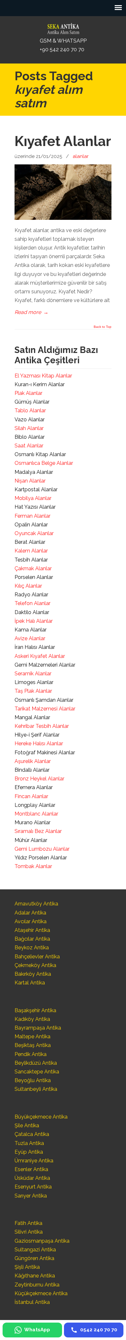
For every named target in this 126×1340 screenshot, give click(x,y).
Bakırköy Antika (33, 974)
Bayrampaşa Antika (38, 1028)
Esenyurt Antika (33, 1187)
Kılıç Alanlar (28, 586)
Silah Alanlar (29, 428)
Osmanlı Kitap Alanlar (40, 454)
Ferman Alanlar (32, 516)
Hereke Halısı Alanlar (39, 743)
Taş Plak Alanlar (33, 691)
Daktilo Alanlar (32, 612)
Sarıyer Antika (31, 1196)
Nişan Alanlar (30, 481)
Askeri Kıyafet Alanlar (40, 656)
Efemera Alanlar (34, 787)
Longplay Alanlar (35, 805)
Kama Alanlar (31, 630)
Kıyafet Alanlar (63, 141)
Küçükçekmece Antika (41, 1293)
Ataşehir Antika (32, 930)
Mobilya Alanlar (33, 498)
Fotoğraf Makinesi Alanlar (45, 752)
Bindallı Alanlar (32, 770)
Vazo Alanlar (30, 419)
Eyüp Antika (29, 1152)
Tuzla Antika (29, 1143)
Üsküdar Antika (32, 1178)
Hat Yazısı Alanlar (35, 507)
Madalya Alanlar (34, 472)
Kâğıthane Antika (35, 1276)
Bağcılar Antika (32, 939)
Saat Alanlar (29, 446)
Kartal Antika (30, 983)
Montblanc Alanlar (36, 814)
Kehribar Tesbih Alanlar (42, 726)
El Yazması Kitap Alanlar (43, 376)
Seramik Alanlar (33, 673)
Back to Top (102, 326)
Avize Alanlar (30, 638)
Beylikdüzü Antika (36, 1063)
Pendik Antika (31, 1054)
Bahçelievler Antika (37, 957)
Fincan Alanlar (31, 796)
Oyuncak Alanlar (34, 533)
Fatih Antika (28, 1223)
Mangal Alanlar (32, 717)
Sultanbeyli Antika (36, 1089)
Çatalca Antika (32, 1134)
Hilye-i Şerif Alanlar (37, 735)
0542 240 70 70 (63, 27)
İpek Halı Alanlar (34, 621)
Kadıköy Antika (32, 1019)
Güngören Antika (34, 1258)
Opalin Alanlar (31, 525)
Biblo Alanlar (30, 437)
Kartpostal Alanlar (36, 489)
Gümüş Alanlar (32, 402)
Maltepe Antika (32, 1036)
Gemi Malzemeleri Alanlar (45, 665)
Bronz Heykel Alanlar (39, 779)
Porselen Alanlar (34, 577)
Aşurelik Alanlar (33, 761)
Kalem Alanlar (31, 551)
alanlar (81, 156)
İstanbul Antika (32, 1302)
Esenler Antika (31, 1169)
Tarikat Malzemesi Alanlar (45, 709)
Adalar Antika (30, 913)
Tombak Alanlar (33, 866)
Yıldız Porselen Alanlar (41, 858)
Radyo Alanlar (31, 595)
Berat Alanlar (30, 542)
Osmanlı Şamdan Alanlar (44, 700)
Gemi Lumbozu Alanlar (42, 849)
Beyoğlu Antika (33, 1080)
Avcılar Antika (31, 921)
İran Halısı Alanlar (35, 647)
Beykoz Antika (32, 947)
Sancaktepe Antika (37, 1072)
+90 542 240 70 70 (62, 49)
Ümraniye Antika (34, 1161)
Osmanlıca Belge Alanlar (44, 463)
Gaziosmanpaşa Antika (42, 1241)
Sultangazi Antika (35, 1250)
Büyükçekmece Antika (41, 1117)
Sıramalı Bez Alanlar (38, 831)
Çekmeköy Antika (35, 965)
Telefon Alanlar (32, 603)
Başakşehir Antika (35, 1010)
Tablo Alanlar (30, 410)
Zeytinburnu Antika (37, 1285)
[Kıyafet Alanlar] (63, 218)
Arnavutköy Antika (36, 904)
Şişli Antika (27, 1267)
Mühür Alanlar (31, 840)
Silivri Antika (29, 1232)
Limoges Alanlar (34, 682)
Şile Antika (27, 1125)
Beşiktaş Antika (33, 1045)
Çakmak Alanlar (33, 568)
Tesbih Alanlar (31, 560)
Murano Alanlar (32, 822)
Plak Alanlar (28, 393)
